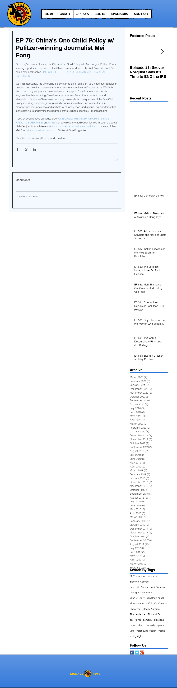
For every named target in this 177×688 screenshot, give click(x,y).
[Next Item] (162, 52)
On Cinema (160, 603)
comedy (147, 619)
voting (162, 630)
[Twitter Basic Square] (137, 652)
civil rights (135, 619)
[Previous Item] (135, 52)
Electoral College (139, 581)
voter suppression (146, 630)
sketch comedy (146, 625)
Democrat (152, 576)
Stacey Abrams (151, 608)
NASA (149, 603)
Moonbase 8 (137, 603)
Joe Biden (146, 592)
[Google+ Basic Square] (142, 652)
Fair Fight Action (139, 587)
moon (133, 625)
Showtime (135, 608)
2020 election (137, 576)
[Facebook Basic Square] (132, 652)
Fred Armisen (157, 587)
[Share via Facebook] (17, 149)
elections (159, 619)
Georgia (134, 592)
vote (132, 630)
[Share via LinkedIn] (34, 149)
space (160, 625)
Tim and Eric (155, 614)
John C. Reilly (137, 597)
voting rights (136, 636)
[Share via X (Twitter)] (25, 149)
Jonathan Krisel (155, 597)
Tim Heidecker (138, 614)
